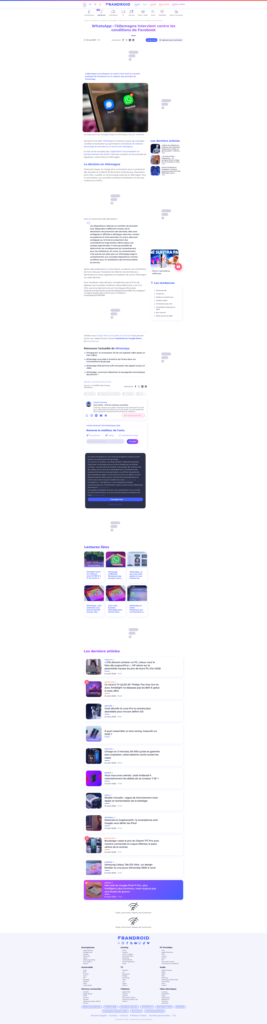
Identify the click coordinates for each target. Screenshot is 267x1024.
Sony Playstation (128, 962)
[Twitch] (139, 943)
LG (123, 972)
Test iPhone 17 (147, 1007)
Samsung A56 (161, 290)
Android (90, 394)
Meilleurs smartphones (164, 297)
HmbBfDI (96, 385)
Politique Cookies (138, 1015)
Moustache (166, 997)
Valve (124, 963)
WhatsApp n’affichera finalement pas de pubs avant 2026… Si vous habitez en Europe (114, 575)
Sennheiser (166, 981)
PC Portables (166, 947)
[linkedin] (96, 415)
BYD (84, 972)
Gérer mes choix (115, 504)
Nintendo (125, 958)
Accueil (86, 20)
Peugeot (86, 980)
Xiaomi (85, 963)
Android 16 (180, 1007)
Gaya (163, 996)
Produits (129, 394)
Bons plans (164, 4)
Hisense (125, 970)
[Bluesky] (148, 943)
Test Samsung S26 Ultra (155, 1011)
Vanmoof (165, 1003)
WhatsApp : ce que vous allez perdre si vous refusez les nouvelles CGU (136, 575)
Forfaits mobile (161, 300)
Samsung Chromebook (170, 963)
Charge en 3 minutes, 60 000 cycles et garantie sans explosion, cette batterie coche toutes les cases (132, 754)
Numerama (92, 341)
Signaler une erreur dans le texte (97, 382)
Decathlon (165, 994)
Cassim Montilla (100, 402)
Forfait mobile (178, 4)
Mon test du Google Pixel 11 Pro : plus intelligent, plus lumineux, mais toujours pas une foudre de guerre (130, 888)
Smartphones (145, 394)
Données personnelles (159, 1015)
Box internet (161, 312)
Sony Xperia (87, 962)
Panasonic (126, 974)
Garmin (86, 997)
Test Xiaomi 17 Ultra (164, 1007)
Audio (163, 967)
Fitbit (85, 996)
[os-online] (106, 415)
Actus (137, 4)
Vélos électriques (168, 989)
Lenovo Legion (127, 954)
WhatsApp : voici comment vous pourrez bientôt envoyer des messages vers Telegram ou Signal (94, 609)
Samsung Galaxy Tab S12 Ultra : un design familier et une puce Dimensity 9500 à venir (130, 866)
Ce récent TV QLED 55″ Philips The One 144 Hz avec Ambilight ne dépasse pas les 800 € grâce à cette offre (132, 687)
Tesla (85, 983)
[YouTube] (135, 943)
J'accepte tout (116, 499)
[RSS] (131, 943)
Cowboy (165, 992)
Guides (153, 4)
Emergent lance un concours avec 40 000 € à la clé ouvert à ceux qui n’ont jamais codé (94, 575)
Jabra (163, 974)
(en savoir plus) (130, 480)
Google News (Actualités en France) (113, 335)
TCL (123, 981)
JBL (163, 976)
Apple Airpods (167, 970)
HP (163, 960)
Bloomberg (105, 385)
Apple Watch (88, 994)
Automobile (87, 967)
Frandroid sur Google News (128, 338)
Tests (145, 4)
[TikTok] (144, 943)
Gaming (124, 947)
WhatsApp (108, 141)
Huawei (86, 954)
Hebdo (111, 435)
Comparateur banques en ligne (115, 1011)
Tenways (165, 1001)
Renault (86, 981)
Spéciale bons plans (129, 435)
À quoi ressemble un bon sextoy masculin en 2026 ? (131, 733)
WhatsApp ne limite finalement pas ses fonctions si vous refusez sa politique (136, 609)
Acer (163, 950)
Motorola (86, 956)
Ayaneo (125, 952)
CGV (174, 1015)
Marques (94, 20)
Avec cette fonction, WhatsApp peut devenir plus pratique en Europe (115, 609)
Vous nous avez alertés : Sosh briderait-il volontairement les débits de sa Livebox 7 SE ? (132, 777)
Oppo (85, 958)
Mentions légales (99, 1015)
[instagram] (92, 415)
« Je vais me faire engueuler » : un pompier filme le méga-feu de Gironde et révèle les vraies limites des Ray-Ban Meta (171, 161)
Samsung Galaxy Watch (92, 1001)
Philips (124, 976)
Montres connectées (91, 989)
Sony (124, 980)
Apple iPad (126, 992)
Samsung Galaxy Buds (170, 980)
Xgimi (124, 983)
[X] (118, 943)
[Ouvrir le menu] (84, 4)
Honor (164, 958)
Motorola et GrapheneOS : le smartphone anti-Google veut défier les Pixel (131, 822)
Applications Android (110, 394)
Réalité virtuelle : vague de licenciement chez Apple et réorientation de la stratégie (131, 799)
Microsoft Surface (168, 962)
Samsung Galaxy (89, 960)
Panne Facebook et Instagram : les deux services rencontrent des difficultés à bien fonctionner (171, 171)
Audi (84, 970)
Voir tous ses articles (132, 415)
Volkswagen (87, 985)
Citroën (86, 974)
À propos (113, 1015)
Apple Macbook (167, 952)
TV (122, 967)
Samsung (125, 978)
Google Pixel (87, 952)
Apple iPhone (88, 950)
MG (84, 978)
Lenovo (164, 956)
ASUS (124, 950)
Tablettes (125, 989)
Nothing (165, 978)
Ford (85, 976)
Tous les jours (94, 435)
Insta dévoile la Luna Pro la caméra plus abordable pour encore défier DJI (128, 710)
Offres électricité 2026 (164, 316)
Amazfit (86, 992)
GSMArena (88, 387)
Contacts (124, 1015)
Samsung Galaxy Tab (130, 999)
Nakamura (165, 999)
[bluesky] (101, 415)
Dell (163, 954)
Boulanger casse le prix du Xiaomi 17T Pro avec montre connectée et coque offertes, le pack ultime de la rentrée (132, 843)
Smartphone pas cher (164, 304)
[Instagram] (123, 943)
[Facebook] (127, 943)
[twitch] (87, 415)
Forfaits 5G (160, 294)
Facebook (103, 20)
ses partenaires (103, 487)
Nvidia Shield (127, 960)
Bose (163, 972)
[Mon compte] (100, 4)
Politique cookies (98, 495)
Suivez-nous (151, 40)
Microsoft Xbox (127, 956)
